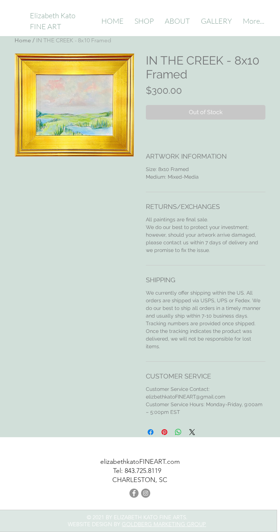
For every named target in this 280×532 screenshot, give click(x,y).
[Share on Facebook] (150, 432)
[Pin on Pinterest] (164, 432)
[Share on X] (192, 432)
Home (23, 40)
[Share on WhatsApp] (178, 432)
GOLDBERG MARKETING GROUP (164, 524)
